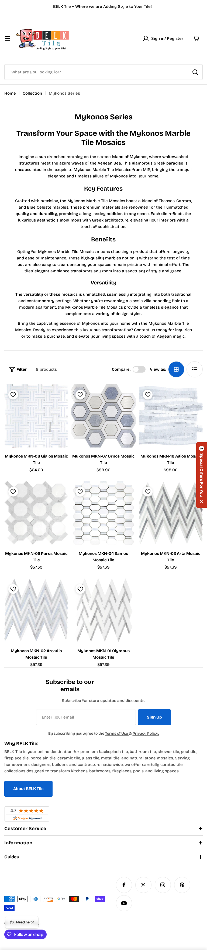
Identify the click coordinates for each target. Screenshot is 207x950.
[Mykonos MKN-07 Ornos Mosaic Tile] (103, 416)
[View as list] (195, 369)
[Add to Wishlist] (12, 395)
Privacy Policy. (146, 733)
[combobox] (103, 72)
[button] (201, 475)
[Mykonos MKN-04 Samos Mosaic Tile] (103, 513)
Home (10, 93)
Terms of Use (117, 733)
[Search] (195, 72)
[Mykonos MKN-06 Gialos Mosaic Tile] (36, 416)
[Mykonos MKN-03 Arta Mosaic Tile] (171, 513)
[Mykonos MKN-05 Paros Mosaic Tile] (36, 513)
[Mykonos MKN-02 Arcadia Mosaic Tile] (36, 610)
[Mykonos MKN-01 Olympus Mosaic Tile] (103, 610)
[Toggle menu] (7, 38)
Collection (32, 93)
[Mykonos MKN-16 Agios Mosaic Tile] (171, 416)
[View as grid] (176, 369)
